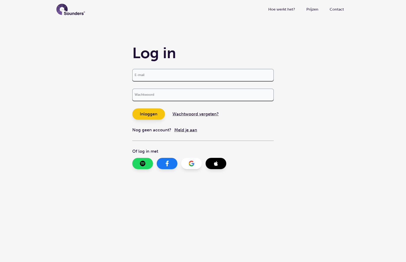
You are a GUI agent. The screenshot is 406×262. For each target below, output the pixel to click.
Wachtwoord (144, 95)
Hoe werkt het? (281, 9)
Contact (337, 9)
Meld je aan (185, 130)
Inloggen (148, 114)
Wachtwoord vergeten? (195, 114)
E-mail (139, 75)
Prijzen (312, 9)
